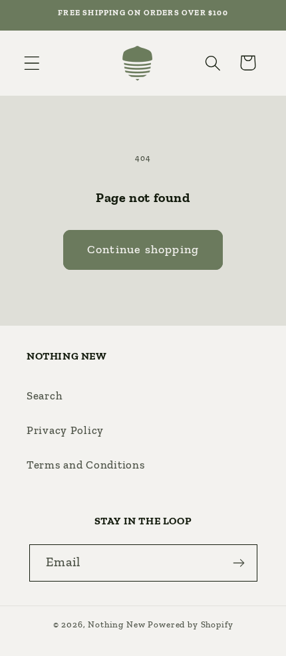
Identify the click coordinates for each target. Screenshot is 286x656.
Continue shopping (143, 249)
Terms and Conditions (85, 464)
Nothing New (116, 624)
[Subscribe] (239, 563)
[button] (32, 62)
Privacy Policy (65, 430)
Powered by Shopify (190, 624)
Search (45, 395)
